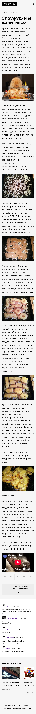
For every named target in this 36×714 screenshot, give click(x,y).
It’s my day (9, 3)
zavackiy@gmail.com (12, 705)
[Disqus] (18, 628)
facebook (7, 708)
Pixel (16, 12)
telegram (25, 705)
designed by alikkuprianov (22, 708)
